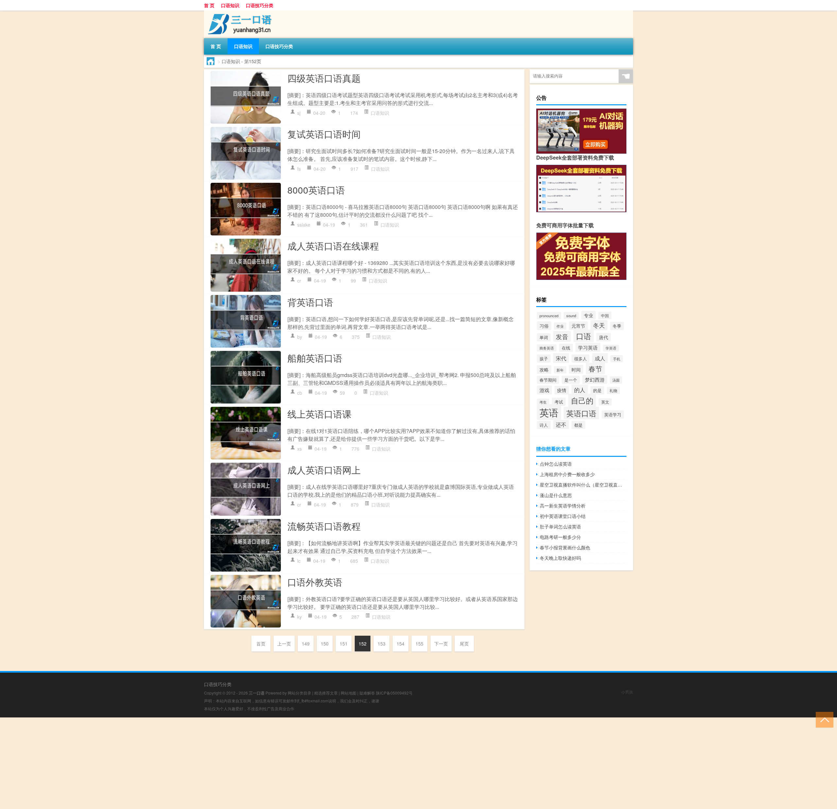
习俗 (544, 325)
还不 (561, 424)
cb (299, 392)
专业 (588, 315)
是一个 (570, 380)
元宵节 (578, 325)
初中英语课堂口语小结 (563, 516)
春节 (595, 368)
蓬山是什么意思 (556, 495)
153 (381, 643)
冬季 (617, 326)
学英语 (611, 348)
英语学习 (612, 414)
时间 (576, 369)
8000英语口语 (316, 189)
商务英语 (546, 348)
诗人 (543, 425)
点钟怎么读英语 (556, 463)
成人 (600, 358)
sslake (303, 224)
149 (306, 643)
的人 (579, 390)
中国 (605, 315)
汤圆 (616, 380)
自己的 (582, 400)
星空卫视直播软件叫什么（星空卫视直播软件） (583, 484)
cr (299, 280)
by (299, 337)
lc (298, 561)
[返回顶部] (823, 719)
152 (363, 643)
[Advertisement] (196, 763)
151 (344, 643)
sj (298, 113)
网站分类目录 (299, 693)
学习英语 (588, 347)
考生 (543, 402)
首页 (260, 643)
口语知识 (230, 5)
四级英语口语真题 (324, 77)
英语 (548, 412)
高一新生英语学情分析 (563, 505)
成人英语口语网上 (324, 469)
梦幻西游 (595, 379)
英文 (605, 401)
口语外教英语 (314, 581)
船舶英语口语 (314, 357)
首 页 (209, 5)
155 (419, 643)
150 (325, 643)
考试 (559, 402)
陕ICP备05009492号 (394, 693)
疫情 (561, 390)
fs (299, 168)
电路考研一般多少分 (560, 537)
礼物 (613, 390)
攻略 (544, 369)
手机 (616, 358)
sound (571, 315)
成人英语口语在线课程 (333, 245)
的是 (597, 390)
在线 (566, 348)
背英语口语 (310, 301)
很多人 (580, 358)
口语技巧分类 (259, 5)
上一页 (284, 643)
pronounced (548, 315)
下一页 (441, 643)
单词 (543, 337)
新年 (560, 369)
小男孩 (627, 692)
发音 (562, 336)
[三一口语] (238, 12)
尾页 (464, 643)
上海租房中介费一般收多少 (567, 474)
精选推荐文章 (326, 693)
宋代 (561, 358)
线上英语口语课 (319, 413)
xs (299, 448)
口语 (583, 336)
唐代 (603, 337)
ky (299, 616)
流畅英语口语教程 (324, 525)
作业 (560, 326)
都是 (578, 425)
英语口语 (581, 413)
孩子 (543, 358)
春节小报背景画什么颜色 (565, 547)
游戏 (544, 390)
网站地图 (348, 693)
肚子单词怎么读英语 (560, 526)
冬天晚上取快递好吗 (560, 558)
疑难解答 (367, 693)
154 (400, 643)
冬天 (599, 325)
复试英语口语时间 (324, 133)
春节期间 (547, 380)
